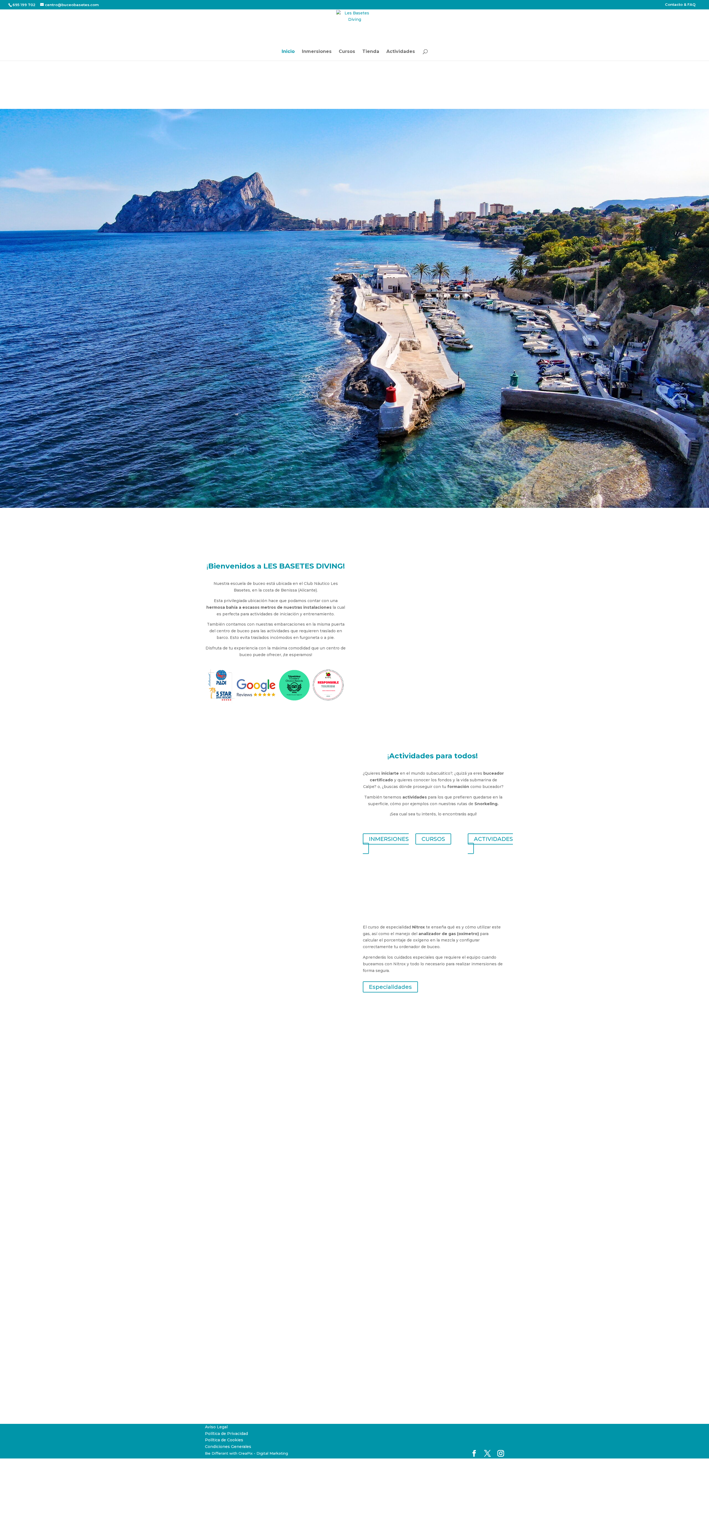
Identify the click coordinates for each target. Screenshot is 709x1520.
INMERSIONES (389, 839)
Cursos (347, 52)
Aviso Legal (216, 1426)
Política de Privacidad (226, 1433)
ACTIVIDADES (493, 839)
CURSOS (433, 839)
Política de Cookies (224, 1439)
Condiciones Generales (228, 1446)
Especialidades (390, 987)
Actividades (400, 52)
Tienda (370, 52)
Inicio (288, 52)
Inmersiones (317, 52)
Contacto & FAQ (680, 5)
